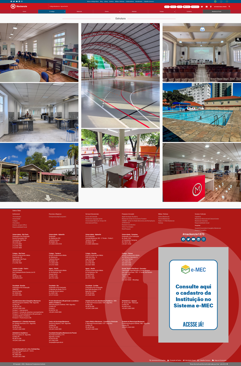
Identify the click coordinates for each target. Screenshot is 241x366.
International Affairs (220, 6)
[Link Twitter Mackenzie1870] (14, 1)
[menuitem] (92, 1)
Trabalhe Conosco (205, 360)
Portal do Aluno (195, 6)
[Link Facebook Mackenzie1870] (11, 1)
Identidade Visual (190, 360)
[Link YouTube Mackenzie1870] (16, 1)
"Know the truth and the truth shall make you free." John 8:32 (208, 364)
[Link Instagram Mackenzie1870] (22, 1)
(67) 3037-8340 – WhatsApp (130, 280)
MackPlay (173, 6)
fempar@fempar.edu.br (56, 342)
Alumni (167, 6)
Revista (179, 6)
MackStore (187, 6)
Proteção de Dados (175, 360)
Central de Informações (158, 360)
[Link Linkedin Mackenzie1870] (19, 1)
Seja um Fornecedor (221, 360)
